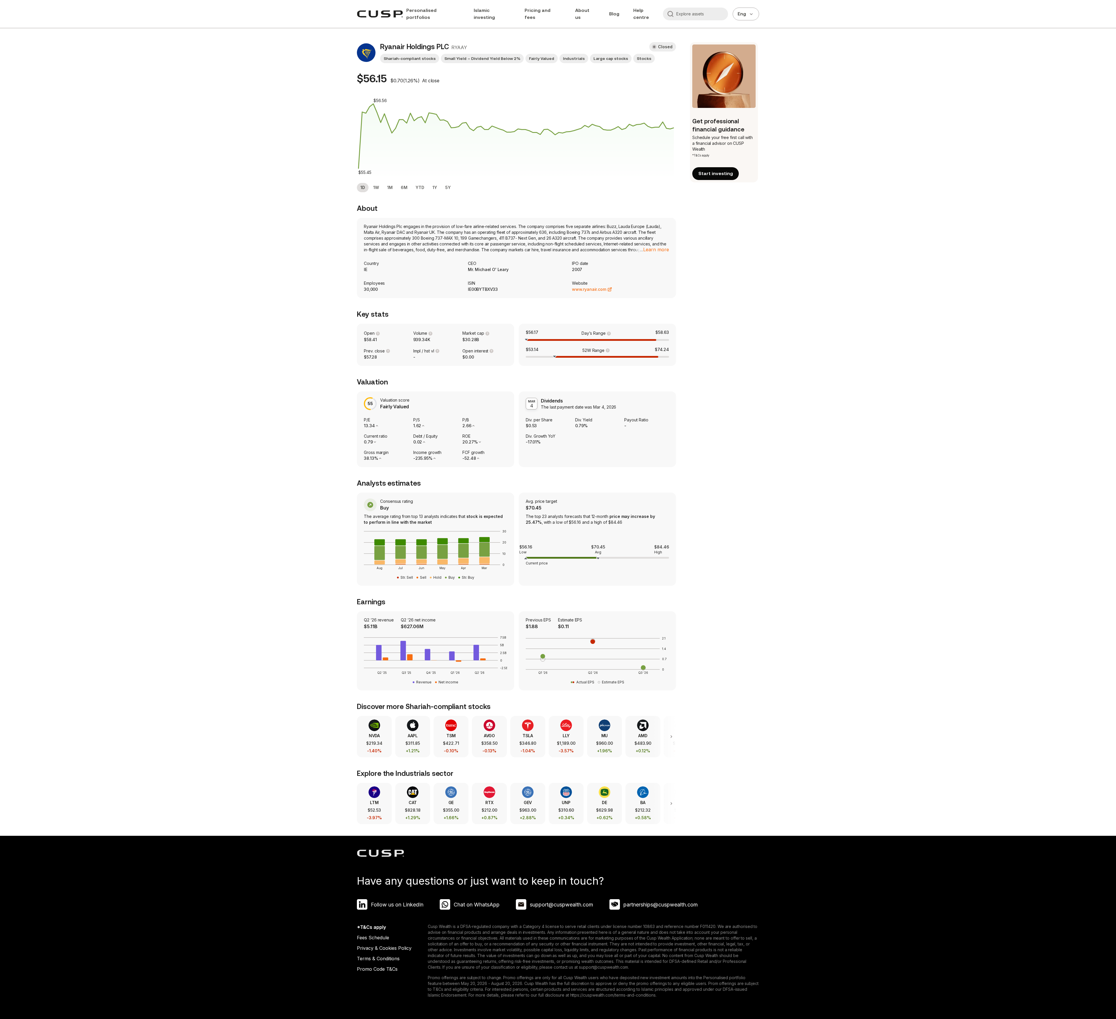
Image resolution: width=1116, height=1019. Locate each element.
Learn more (656, 249)
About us (582, 14)
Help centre (641, 14)
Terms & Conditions (378, 958)
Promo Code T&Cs (377, 969)
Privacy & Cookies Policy (384, 948)
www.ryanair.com (589, 289)
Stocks (644, 58)
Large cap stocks (610, 58)
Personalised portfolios (421, 14)
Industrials (574, 58)
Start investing (715, 173)
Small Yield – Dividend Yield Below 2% (482, 58)
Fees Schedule (373, 937)
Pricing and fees (537, 14)
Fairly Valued (541, 58)
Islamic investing (484, 14)
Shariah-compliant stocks (410, 58)
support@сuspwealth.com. (604, 967)
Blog (614, 14)
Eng (742, 14)
